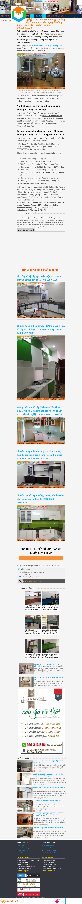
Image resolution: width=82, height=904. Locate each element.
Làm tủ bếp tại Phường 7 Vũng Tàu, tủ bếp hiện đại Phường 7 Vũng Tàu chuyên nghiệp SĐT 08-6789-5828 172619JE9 (50, 657)
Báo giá (29, 20)
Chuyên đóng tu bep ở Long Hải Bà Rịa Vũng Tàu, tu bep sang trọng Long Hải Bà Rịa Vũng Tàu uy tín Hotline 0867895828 (39, 455)
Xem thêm (40, 558)
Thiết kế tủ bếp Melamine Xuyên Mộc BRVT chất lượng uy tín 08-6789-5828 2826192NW (32, 633)
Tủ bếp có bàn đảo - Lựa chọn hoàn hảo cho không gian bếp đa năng (48, 775)
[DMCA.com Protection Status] (29, 877)
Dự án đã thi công (23, 848)
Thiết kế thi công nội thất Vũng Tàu (18, 14)
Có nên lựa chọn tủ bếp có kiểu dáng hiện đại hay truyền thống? (48, 828)
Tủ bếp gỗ (40, 16)
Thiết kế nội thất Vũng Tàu (51, 853)
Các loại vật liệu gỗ (48, 845)
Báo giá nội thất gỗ (48, 848)
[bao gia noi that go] (41, 754)
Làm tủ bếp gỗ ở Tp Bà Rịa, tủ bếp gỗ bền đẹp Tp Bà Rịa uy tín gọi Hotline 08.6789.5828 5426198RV (49, 633)
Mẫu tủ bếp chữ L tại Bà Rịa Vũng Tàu (46, 664)
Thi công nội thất (9, 16)
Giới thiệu (21, 845)
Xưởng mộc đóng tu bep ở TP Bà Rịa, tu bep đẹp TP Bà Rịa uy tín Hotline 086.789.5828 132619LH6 (50, 609)
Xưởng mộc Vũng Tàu (49, 850)
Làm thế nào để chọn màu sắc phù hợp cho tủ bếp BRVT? (48, 761)
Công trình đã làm (55, 16)
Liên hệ (20, 853)
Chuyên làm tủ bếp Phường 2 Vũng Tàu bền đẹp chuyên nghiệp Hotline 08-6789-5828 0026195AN (40, 499)
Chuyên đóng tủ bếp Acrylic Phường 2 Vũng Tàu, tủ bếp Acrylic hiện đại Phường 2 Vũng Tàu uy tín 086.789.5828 (41, 329)
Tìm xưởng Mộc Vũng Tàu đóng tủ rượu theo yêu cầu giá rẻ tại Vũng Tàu (49, 815)
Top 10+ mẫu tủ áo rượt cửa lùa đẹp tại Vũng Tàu (49, 787)
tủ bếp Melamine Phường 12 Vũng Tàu (47, 46)
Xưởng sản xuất (8, 20)
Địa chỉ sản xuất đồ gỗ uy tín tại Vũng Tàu (47, 801)
